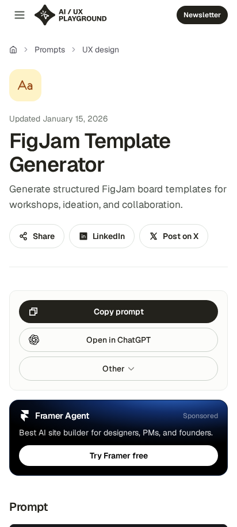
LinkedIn (109, 236)
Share (44, 236)
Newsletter (202, 15)
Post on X (180, 236)
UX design (100, 49)
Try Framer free (119, 455)
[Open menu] (19, 15)
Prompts (50, 49)
